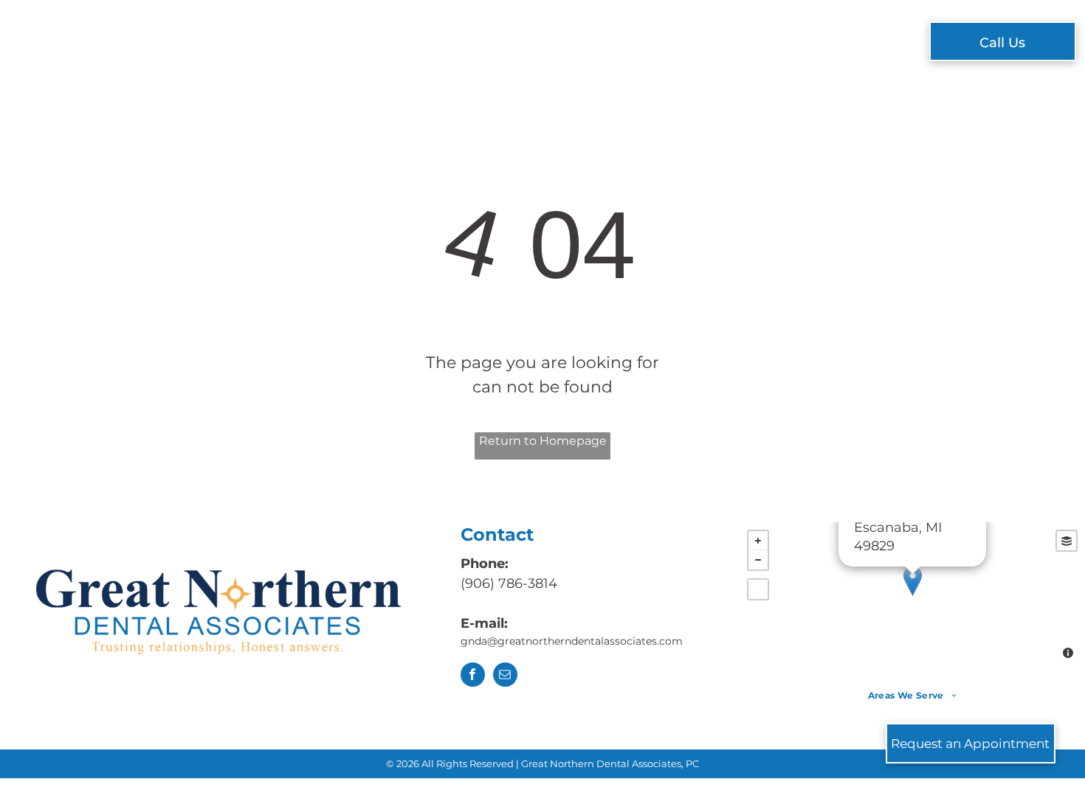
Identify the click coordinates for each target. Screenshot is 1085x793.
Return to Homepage (543, 441)
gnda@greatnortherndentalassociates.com (573, 641)
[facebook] (473, 676)
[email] (505, 676)
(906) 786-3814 (509, 583)
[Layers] (1066, 540)
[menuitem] (327, 43)
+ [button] (758, 540)
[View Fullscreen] (758, 589)
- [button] (758, 559)
